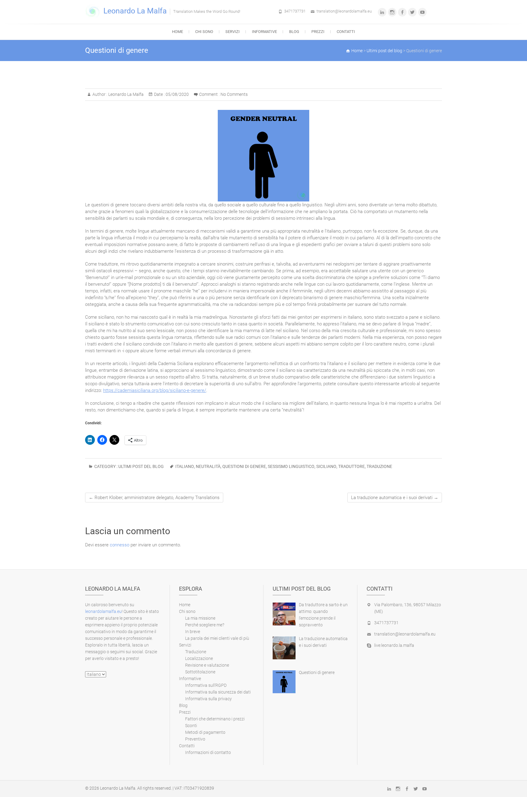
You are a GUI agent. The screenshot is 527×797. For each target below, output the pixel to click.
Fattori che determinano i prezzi (215, 718)
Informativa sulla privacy (208, 698)
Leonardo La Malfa (135, 10)
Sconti (191, 725)
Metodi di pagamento (205, 732)
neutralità (208, 466)
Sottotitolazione (200, 671)
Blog (294, 31)
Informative (264, 31)
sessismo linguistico (291, 466)
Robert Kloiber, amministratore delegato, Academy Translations (154, 497)
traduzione (379, 466)
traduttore (351, 466)
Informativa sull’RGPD (206, 685)
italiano (184, 466)
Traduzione (195, 651)
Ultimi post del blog (141, 466)
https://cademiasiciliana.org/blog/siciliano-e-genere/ (154, 390)
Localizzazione (199, 658)
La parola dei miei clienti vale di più (217, 638)
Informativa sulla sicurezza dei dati (218, 692)
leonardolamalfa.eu (103, 611)
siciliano (326, 466)
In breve (192, 631)
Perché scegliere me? (204, 624)
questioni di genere (244, 466)
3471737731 (295, 11)
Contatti (346, 31)
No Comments (234, 94)
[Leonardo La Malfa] (94, 11)
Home (177, 31)
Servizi (232, 31)
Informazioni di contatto (208, 752)
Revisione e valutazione (207, 665)
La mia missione (200, 618)
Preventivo (195, 739)
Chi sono (204, 31)
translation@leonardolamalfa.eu (344, 11)
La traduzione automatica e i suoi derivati (394, 497)
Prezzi (317, 31)
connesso (119, 545)
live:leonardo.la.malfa (394, 645)
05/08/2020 (177, 94)
